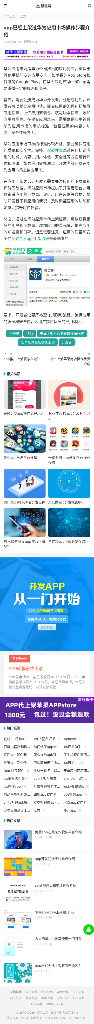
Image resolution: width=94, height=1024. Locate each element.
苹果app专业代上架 (17, 762)
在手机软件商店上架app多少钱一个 (77, 755)
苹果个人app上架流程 (30, 238)
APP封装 (63, 992)
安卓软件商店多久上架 (38, 342)
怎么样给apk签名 (47, 755)
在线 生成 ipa (16, 739)
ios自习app (74, 762)
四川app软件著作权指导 (47, 794)
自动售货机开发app (17, 794)
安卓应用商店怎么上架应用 (77, 770)
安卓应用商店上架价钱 (17, 810)
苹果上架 (47, 998)
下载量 (14, 333)
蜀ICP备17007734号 (64, 1012)
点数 (39, 810)
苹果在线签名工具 (47, 786)
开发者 (67, 342)
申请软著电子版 (47, 762)
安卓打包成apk (47, 802)
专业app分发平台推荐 (20, 458)
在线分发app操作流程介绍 (24, 413)
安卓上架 (47, 6)
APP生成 (15, 998)
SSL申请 (78, 992)
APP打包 (47, 992)
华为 (29, 333)
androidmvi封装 (77, 778)
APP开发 (31, 992)
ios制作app (15, 786)
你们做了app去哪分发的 (47, 747)
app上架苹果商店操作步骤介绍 (70, 361)
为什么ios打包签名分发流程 (24, 502)
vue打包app (75, 794)
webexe (72, 739)
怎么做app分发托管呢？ (66, 502)
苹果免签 (31, 998)
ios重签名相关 (16, 778)
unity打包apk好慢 (17, 802)
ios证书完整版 (76, 786)
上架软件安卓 (55, 150)
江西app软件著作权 (17, 755)
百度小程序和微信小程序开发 (17, 747)
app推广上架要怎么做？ (22, 359)
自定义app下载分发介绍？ (68, 541)
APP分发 (78, 998)
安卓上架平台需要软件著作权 (62, 333)
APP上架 (9, 16)
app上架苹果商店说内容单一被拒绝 (47, 778)
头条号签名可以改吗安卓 (47, 770)
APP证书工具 (55, 1004)
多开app (72, 810)
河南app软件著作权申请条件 (77, 802)
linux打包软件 (16, 770)
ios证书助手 (74, 747)
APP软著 (36, 1004)
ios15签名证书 (47, 739)
